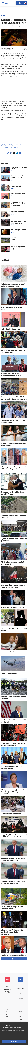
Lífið (7, 1013)
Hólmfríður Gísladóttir (6, 26)
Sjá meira (14, 959)
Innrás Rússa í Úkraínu (6, 147)
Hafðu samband (21, 988)
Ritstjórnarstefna (20, 990)
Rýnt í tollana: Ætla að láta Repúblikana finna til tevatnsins (17, 177)
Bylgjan (20, 1016)
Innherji (20, 1008)
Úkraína (3, 144)
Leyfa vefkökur (14, 1041)
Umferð (20, 995)
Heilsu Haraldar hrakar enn (18, 193)
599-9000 (8, 992)
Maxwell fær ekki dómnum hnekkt (13, 607)
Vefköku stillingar (14, 1038)
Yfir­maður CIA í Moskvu (9, 673)
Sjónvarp (7, 1016)
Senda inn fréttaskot (20, 1000)
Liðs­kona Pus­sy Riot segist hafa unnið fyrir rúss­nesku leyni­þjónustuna (12, 932)
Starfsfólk (21, 993)
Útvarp (7, 1018)
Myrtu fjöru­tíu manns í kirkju (11, 814)
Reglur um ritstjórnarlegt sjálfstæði (7, 986)
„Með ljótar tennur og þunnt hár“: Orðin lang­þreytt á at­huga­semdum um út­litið (13, 792)
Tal (20, 1021)
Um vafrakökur (20, 998)
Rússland (10, 144)
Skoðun (7, 1014)
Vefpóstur (21, 996)
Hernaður (17, 144)
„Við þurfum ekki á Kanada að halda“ (14, 955)
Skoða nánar (5, 1034)
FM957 (20, 1018)
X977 (21, 1019)
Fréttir (7, 1008)
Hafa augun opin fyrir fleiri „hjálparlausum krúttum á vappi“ (18, 248)
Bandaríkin (16, 147)
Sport (7, 1011)
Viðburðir (20, 1013)
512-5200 (21, 985)
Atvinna (20, 1011)
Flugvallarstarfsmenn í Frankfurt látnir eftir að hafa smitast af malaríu (18, 204)
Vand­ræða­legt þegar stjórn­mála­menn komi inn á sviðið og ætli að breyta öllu (18, 222)
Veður (21, 1014)
